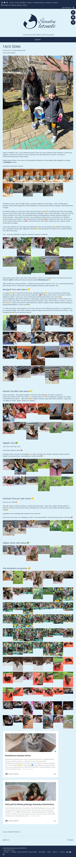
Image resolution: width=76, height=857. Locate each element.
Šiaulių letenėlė (21, 50)
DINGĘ (49, 852)
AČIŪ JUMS (6, 852)
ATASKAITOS (30, 2)
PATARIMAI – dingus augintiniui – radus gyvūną (24, 852)
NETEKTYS (55, 852)
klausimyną (42, 280)
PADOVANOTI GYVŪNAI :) (14, 832)
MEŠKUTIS (6, 840)
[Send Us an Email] (73, 12)
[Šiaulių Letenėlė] (38, 21)
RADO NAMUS (42, 852)
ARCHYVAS (62, 852)
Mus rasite (55, 2)
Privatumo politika (9, 850)
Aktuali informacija (20, 2)
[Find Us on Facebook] (73, 17)
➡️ (10, 280)
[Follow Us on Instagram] (73, 22)
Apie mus (11, 2)
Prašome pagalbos (39, 2)
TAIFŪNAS (70, 840)
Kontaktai (48, 2)
